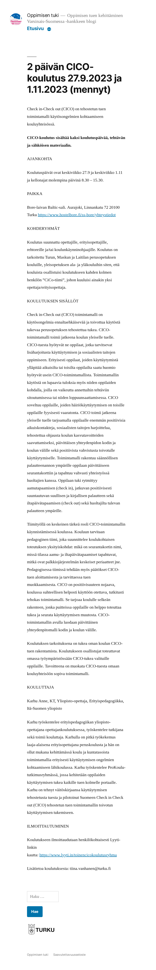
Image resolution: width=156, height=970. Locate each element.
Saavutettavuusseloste (69, 954)
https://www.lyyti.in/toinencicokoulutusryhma (78, 855)
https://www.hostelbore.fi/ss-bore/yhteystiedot (77, 214)
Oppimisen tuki (43, 15)
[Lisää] (49, 29)
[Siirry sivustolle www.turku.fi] (41, 930)
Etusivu (35, 28)
